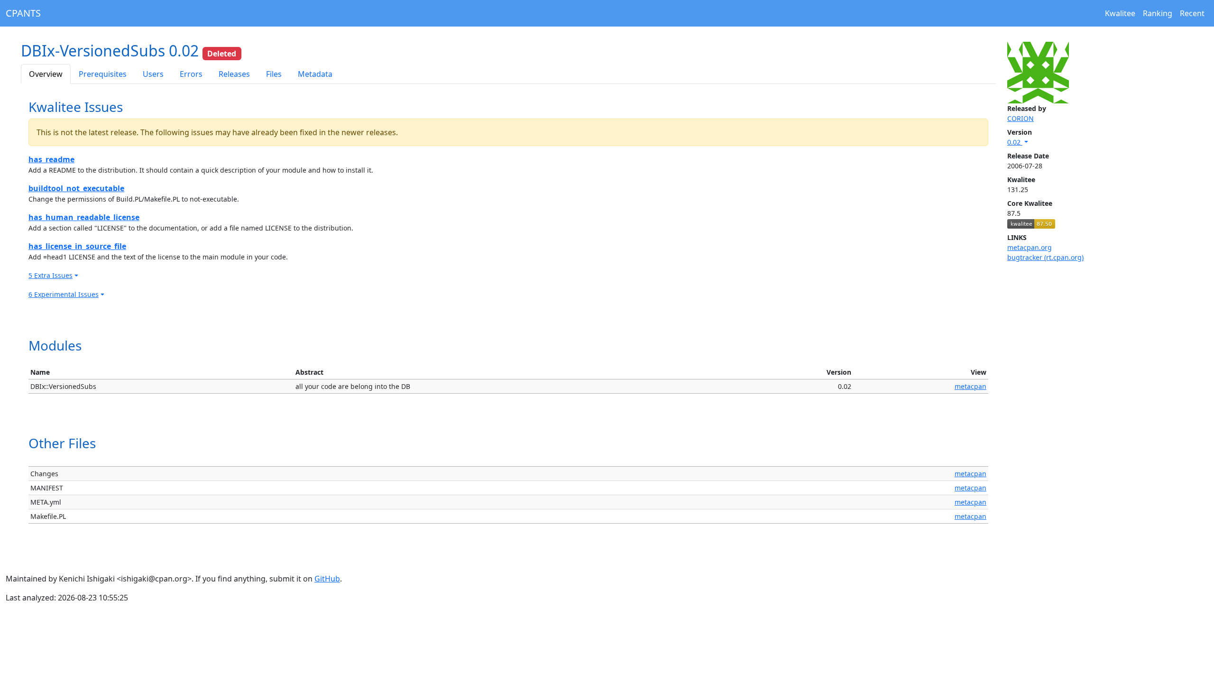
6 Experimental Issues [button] (63, 294)
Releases (234, 74)
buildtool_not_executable (76, 188)
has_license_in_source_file (77, 246)
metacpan (970, 386)
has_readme (51, 159)
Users (153, 74)
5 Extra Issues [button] (50, 275)
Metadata (315, 74)
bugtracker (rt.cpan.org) (1045, 257)
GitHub (327, 578)
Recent (1192, 13)
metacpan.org (1029, 247)
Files (274, 74)
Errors (191, 74)
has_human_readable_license (83, 217)
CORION (1020, 118)
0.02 (1014, 142)
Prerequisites (103, 74)
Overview (46, 74)
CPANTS (23, 13)
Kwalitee (1120, 13)
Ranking (1157, 13)
